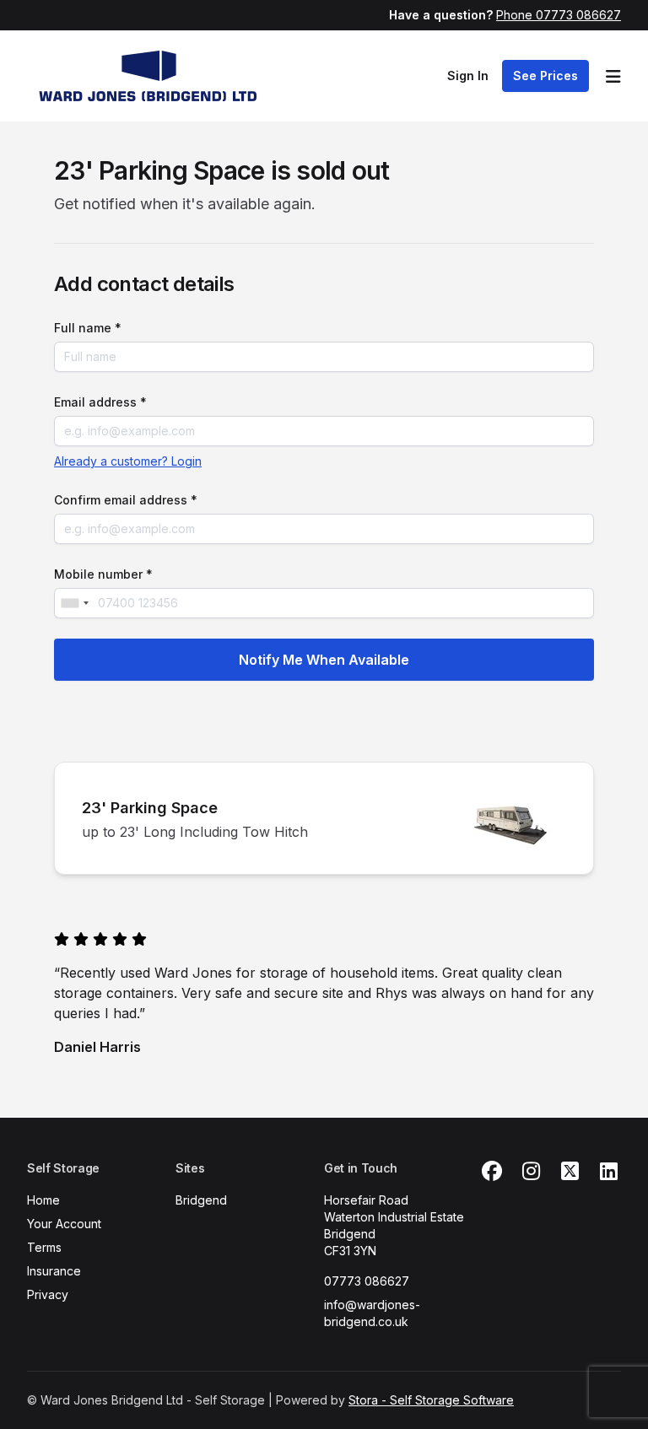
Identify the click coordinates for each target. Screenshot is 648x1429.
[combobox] (74, 603)
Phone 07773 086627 (558, 15)
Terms (44, 1247)
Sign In (468, 75)
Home (43, 1200)
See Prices (545, 75)
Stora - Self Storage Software (431, 1400)
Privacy (47, 1294)
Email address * (100, 402)
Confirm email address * (125, 500)
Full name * (88, 328)
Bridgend (201, 1200)
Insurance (54, 1271)
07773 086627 (366, 1281)
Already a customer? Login (128, 461)
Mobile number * (103, 574)
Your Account (64, 1223)
